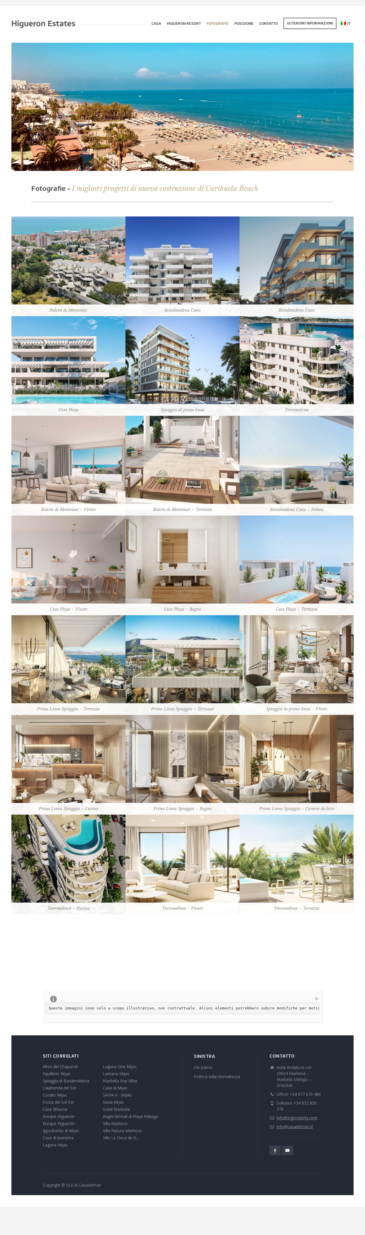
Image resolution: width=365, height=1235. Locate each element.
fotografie (218, 24)
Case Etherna (55, 1109)
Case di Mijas (115, 1088)
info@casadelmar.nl (295, 1126)
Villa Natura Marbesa (122, 1130)
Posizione (244, 24)
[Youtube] (287, 1150)
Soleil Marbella (116, 1109)
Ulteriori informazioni (310, 24)
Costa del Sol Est (58, 1102)
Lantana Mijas (116, 1073)
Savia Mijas (113, 1102)
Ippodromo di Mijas (61, 1130)
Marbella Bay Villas (120, 1080)
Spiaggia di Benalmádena (66, 1080)
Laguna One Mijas (120, 1066)
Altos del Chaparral (60, 1066)
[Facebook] (275, 1150)
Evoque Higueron (58, 1116)
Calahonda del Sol (59, 1088)
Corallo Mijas (55, 1095)
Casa (156, 24)
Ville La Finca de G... (121, 1137)
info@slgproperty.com (297, 1118)
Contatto (268, 24)
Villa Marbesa (115, 1123)
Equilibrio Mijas (56, 1073)
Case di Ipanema (58, 1137)
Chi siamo (203, 1067)
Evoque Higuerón (58, 1123)
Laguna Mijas (55, 1145)
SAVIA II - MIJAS (117, 1095)
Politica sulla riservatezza (217, 1076)
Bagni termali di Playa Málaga (130, 1116)
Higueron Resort (184, 24)
